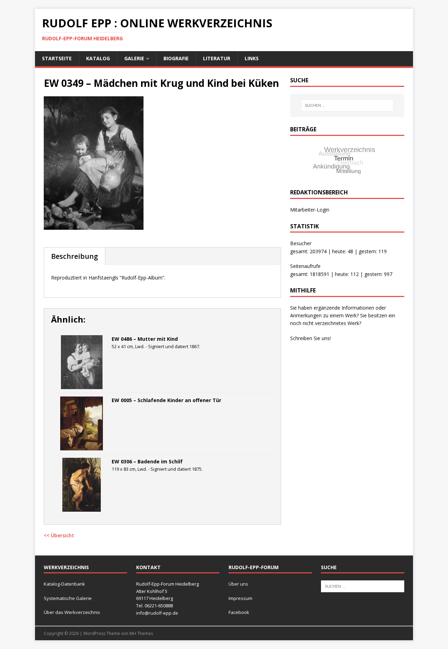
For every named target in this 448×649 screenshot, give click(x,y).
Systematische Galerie (68, 598)
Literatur (216, 58)
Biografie (176, 58)
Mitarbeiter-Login (309, 209)
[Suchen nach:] (347, 105)
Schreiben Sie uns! (310, 338)
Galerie (134, 58)
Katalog (98, 58)
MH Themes (141, 633)
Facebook (239, 612)
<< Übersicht (59, 535)
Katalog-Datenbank (64, 584)
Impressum (240, 598)
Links (252, 58)
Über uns (238, 584)
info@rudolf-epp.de (157, 613)
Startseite (57, 58)
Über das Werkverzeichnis (72, 612)
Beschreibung (74, 256)
